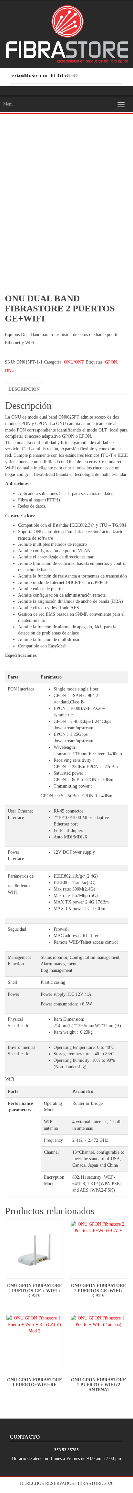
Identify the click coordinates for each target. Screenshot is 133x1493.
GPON (111, 362)
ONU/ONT (74, 362)
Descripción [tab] (24, 389)
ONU (10, 370)
